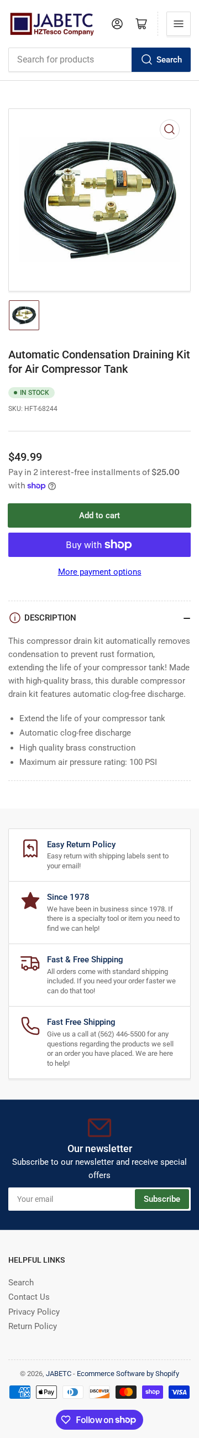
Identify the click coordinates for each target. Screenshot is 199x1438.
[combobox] (99, 60)
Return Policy (32, 1326)
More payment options (100, 572)
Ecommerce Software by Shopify (128, 1373)
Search (169, 60)
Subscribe (162, 1199)
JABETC (58, 1373)
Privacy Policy (34, 1312)
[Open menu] (178, 24)
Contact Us (29, 1297)
